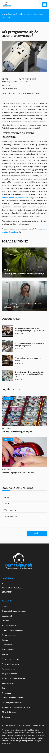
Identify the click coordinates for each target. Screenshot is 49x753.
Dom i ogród (7, 616)
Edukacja (5, 621)
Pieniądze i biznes (9, 88)
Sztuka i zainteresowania (12, 698)
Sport (4, 688)
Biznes (4, 606)
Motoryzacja (7, 645)
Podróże (5, 654)
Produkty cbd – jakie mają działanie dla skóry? (24, 274)
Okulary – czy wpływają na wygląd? (17, 432)
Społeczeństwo (8, 683)
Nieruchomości (8, 650)
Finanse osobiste (9, 625)
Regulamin (7, 592)
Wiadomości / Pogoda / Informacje (16, 707)
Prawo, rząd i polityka (11, 659)
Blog (4, 584)
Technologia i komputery (12, 702)
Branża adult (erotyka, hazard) (14, 611)
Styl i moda (6, 693)
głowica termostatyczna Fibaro (15, 198)
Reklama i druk (8, 669)
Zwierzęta (6, 717)
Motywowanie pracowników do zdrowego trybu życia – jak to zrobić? (30, 330)
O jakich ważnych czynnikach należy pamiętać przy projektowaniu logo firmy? (30, 374)
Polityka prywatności (12, 588)
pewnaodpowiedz (9, 82)
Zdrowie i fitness (9, 712)
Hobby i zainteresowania (12, 630)
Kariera (5, 640)
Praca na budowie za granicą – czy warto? (29, 359)
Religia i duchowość (10, 674)
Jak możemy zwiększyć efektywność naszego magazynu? (29, 345)
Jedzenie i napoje (9, 635)
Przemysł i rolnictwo (10, 664)
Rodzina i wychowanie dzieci (14, 678)
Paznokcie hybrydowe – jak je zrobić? (18, 473)
